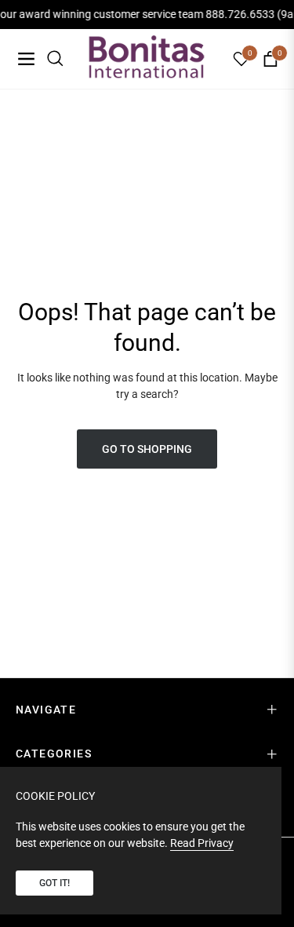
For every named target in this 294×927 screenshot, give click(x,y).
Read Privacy (202, 843)
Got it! (54, 883)
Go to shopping (147, 449)
